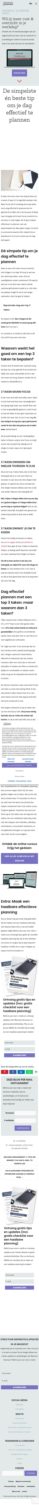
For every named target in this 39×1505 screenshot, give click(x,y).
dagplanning (15, 1145)
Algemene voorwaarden (23, 1481)
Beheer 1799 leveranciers (11, 760)
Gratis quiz (19, 1418)
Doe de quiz (19, 73)
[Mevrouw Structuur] (7, 3)
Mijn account (16, 1491)
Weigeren (20, 771)
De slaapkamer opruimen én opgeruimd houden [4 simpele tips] (19, 1174)
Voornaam (10, 1113)
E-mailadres (9, 1120)
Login (19, 1463)
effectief (27, 1145)
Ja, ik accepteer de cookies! (19, 765)
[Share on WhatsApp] (29, 1072)
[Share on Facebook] (13, 1072)
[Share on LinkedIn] (21, 1072)
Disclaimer (21, 1486)
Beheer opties (19, 776)
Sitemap (11, 1481)
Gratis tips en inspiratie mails (20, 1427)
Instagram (19, 1409)
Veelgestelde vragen (19, 1454)
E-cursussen (19, 1445)
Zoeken (31, 1473)
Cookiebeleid (11, 781)
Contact (29, 781)
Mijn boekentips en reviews (19, 1432)
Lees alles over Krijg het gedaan (19, 858)
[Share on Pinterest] (4, 1072)
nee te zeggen (9, 542)
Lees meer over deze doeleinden (28, 760)
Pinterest (19, 1405)
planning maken (19, 1148)
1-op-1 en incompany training (19, 1450)
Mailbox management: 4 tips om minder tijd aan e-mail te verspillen (19, 1160)
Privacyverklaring (21, 781)
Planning (21, 1141)
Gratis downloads (19, 1423)
